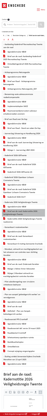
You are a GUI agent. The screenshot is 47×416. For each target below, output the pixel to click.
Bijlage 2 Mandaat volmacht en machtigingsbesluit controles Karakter (18, 274)
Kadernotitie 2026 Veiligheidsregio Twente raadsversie (22, 220)
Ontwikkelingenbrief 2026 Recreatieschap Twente (22, 65)
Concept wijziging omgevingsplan (21, 351)
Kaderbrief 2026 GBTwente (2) (19, 172)
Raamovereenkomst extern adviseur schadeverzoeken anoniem (20, 112)
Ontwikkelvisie (13, 347)
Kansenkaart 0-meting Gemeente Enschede (25, 244)
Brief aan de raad (14, 307)
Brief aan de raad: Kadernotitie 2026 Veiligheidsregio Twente (20, 212)
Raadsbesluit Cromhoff (16, 333)
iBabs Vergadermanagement (14, 414)
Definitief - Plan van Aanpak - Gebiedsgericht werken (17, 312)
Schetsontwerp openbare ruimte (20, 338)
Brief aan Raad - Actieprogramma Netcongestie (19, 82)
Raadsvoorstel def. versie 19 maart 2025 (23, 328)
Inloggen (34, 414)
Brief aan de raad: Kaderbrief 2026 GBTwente (19, 166)
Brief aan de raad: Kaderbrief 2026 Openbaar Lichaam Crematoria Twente (19, 191)
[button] (41, 25)
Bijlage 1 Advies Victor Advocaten (21, 269)
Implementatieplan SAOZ (17, 106)
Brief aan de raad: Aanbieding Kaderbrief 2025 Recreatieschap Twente (22, 58)
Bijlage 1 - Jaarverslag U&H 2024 (20, 150)
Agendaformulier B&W (16, 52)
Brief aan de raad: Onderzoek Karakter (23, 264)
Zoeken (4, 20)
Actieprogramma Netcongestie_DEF (22, 89)
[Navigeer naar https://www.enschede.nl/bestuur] (14, 9)
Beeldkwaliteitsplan (15, 342)
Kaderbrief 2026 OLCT (16, 197)
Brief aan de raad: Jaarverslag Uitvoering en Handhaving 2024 (23, 144)
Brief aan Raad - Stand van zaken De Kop (23, 128)
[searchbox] (19, 25)
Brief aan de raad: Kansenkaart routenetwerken (18, 237)
